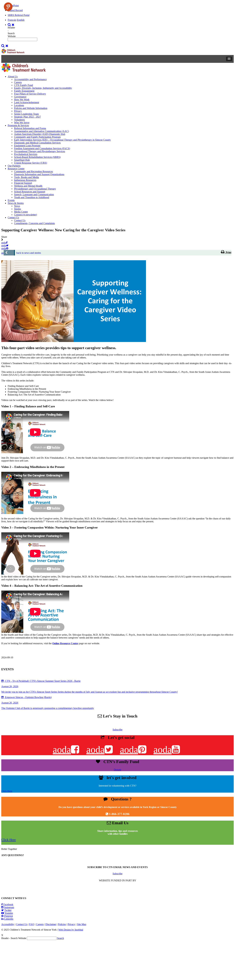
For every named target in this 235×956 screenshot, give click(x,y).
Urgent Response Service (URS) (30, 162)
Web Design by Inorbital (70, 929)
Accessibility (7, 924)
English (20, 20)
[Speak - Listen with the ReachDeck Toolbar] (8, 6)
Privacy (18, 111)
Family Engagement (24, 91)
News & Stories (16, 203)
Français (12, 20)
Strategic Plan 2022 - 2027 (27, 116)
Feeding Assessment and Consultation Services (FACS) (42, 148)
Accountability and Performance (30, 79)
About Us (13, 76)
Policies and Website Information (30, 108)
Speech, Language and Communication (34, 194)
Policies (62, 924)
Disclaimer (50, 924)
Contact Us (13, 217)
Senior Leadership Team (26, 114)
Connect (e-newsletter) (25, 214)
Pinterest (8, 916)
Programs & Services (18, 125)
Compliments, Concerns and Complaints (34, 223)
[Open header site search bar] (11, 24)
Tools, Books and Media (26, 177)
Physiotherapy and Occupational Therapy (35, 188)
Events (11, 200)
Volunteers (19, 119)
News (17, 206)
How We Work (21, 99)
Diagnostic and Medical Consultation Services (37, 142)
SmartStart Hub (22, 160)
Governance (20, 96)
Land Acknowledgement (26, 102)
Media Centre (21, 211)
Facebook (8, 904)
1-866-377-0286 (119, 814)
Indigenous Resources (25, 180)
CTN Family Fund (23, 85)
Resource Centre (16, 168)
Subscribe (117, 729)
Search (60, 938)
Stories (17, 209)
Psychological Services (25, 154)
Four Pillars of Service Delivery (30, 93)
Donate (117, 769)
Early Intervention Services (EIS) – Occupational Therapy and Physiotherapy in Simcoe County (62, 139)
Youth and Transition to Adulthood (31, 197)
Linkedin (8, 918)
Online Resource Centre (65, 643)
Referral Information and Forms (30, 128)
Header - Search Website (12, 32)
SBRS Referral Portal (18, 15)
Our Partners (14, 165)
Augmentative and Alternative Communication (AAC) (41, 131)
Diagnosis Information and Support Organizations (39, 174)
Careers (18, 82)
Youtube (8, 913)
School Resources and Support (29, 191)
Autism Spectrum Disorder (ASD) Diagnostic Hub (39, 134)
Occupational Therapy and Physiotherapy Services (39, 151)
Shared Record (15, 10)
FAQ (31, 924)
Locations (19, 105)
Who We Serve (21, 122)
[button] (229, 59)
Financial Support (23, 183)
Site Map (81, 924)
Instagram (9, 907)
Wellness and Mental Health (28, 185)
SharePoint (13, 5)
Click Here (6, 791)
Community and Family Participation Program (37, 137)
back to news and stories (28, 252)
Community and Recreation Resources (33, 171)
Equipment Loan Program (27, 145)
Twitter (8, 910)
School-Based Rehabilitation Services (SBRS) (37, 157)
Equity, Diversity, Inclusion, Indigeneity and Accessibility (43, 88)
